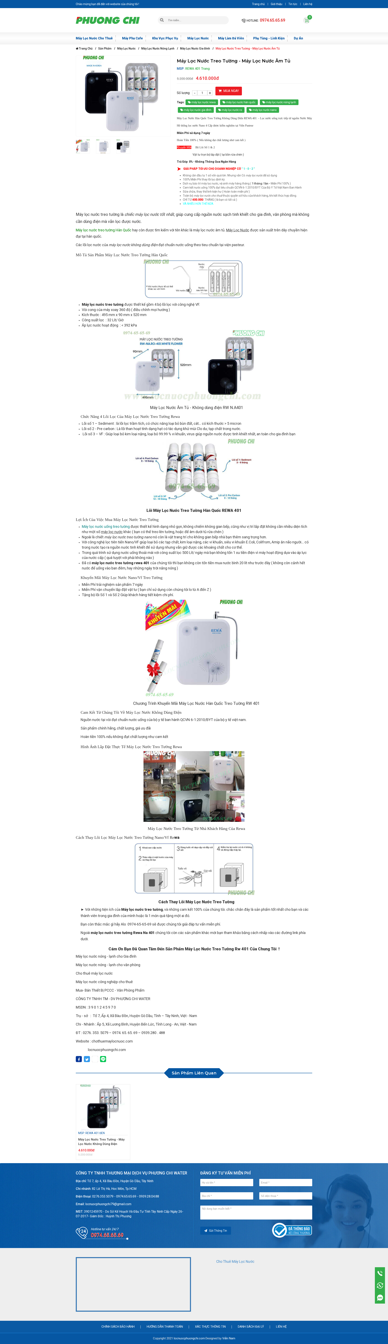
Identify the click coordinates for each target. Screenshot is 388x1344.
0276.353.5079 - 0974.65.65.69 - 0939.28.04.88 (125, 1196)
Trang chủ (258, 4)
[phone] (380, 1273)
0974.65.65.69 (272, 20)
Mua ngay (230, 91)
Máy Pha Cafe (132, 38)
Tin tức (292, 4)
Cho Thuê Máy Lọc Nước (235, 1262)
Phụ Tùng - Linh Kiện (269, 38)
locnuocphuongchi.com (189, 1338)
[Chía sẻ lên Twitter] (87, 1059)
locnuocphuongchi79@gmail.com (108, 1204)
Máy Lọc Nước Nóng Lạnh (157, 48)
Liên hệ (307, 4)
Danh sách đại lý (251, 1326)
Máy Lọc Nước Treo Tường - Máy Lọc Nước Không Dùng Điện (101, 1142)
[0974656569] (380, 1297)
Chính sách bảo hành (118, 1326)
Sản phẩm (105, 48)
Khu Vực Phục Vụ (165, 38)
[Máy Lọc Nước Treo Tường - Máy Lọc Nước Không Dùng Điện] (103, 1108)
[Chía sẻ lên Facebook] (79, 1059)
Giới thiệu (276, 4)
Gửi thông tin (218, 1230)
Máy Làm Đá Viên (231, 38)
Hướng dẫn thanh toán (165, 1326)
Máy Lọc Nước (198, 38)
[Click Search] (162, 20)
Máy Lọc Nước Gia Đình (195, 48)
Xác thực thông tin (210, 1326)
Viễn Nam (228, 1338)
